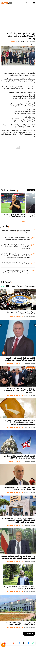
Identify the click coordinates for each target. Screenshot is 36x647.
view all (31, 190)
